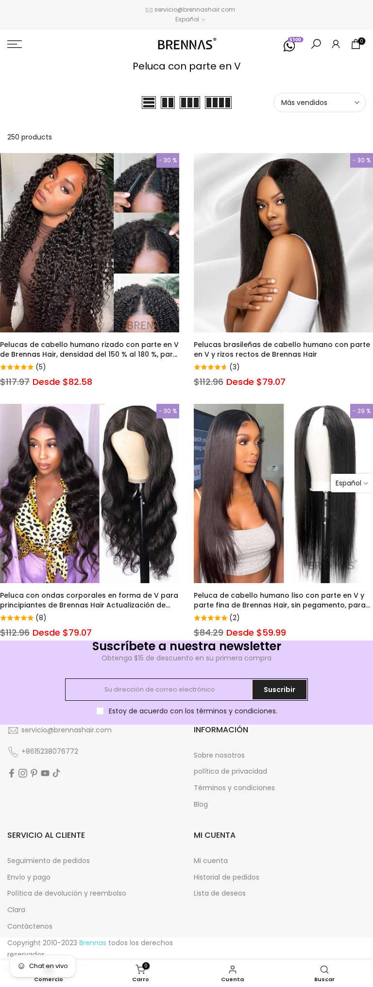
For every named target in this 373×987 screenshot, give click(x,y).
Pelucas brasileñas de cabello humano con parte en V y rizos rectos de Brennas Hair (282, 349)
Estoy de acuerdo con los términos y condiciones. (193, 711)
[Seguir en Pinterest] (34, 773)
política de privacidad (230, 771)
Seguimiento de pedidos (48, 861)
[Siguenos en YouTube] (45, 773)
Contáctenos (29, 926)
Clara (16, 910)
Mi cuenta (211, 861)
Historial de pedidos (226, 877)
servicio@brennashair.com (194, 9)
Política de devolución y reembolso (66, 893)
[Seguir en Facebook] (11, 773)
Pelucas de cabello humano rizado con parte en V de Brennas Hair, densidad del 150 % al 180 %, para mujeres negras (89, 354)
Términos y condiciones (234, 788)
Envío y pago (29, 877)
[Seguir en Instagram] (22, 773)
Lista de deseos (220, 893)
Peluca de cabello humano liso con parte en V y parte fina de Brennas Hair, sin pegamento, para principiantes (280, 605)
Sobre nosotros (219, 755)
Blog (201, 804)
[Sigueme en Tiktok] (56, 773)
